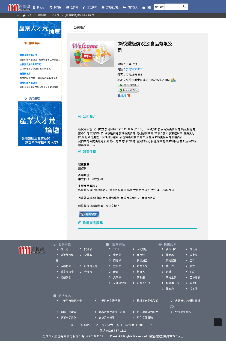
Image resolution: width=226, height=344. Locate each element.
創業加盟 (142, 260)
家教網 (141, 277)
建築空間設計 (69, 317)
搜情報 (88, 255)
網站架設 (171, 260)
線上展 (194, 255)
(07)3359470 (134, 69)
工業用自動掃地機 (109, 300)
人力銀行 (142, 249)
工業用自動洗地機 (71, 300)
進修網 (117, 266)
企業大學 (142, 266)
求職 (168, 271)
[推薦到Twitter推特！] (124, 95)
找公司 (65, 249)
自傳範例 (195, 277)
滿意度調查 (67, 271)
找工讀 (194, 288)
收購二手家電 (69, 312)
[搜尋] (184, 7)
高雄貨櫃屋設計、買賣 (112, 312)
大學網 (117, 277)
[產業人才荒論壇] (39, 29)
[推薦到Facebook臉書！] (119, 95)
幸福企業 (171, 277)
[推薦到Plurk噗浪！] (128, 95)
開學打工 (195, 283)
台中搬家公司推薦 (147, 312)
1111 (116, 249)
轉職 (115, 271)
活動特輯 (66, 266)
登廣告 (88, 271)
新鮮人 (141, 271)
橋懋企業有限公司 (28, 83)
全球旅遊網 (120, 283)
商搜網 (117, 260)
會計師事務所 (183, 312)
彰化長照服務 (145, 317)
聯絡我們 (66, 277)
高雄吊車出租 (107, 317)
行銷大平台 (143, 283)
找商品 (88, 249)
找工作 (170, 266)
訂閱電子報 (91, 266)
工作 (192, 260)
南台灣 (141, 255)
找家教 (170, 288)
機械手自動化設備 (147, 300)
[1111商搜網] (19, 7)
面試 (192, 271)
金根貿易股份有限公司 (30, 64)
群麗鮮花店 (25, 74)
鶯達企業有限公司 (28, 55)
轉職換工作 (172, 283)
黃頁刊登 (171, 249)
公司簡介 (80, 27)
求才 (192, 266)
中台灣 (117, 255)
